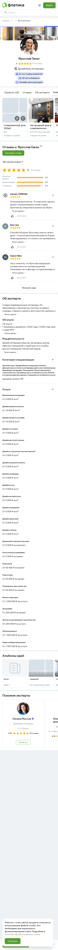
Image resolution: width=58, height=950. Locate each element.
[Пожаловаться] (53, 195)
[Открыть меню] (39, 5)
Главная (5, 21)
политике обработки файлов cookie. (22, 934)
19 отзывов (37, 63)
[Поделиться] (17, 118)
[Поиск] (5, 12)
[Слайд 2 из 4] (22, 26)
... (13, 21)
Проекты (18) (11, 92)
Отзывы (27, 92)
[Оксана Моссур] (23, 723)
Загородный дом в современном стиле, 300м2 (40, 128)
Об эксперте (42, 92)
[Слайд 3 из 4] (36, 26)
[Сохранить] (23, 118)
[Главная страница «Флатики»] (19, 5)
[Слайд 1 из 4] (7, 26)
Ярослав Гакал (24, 21)
